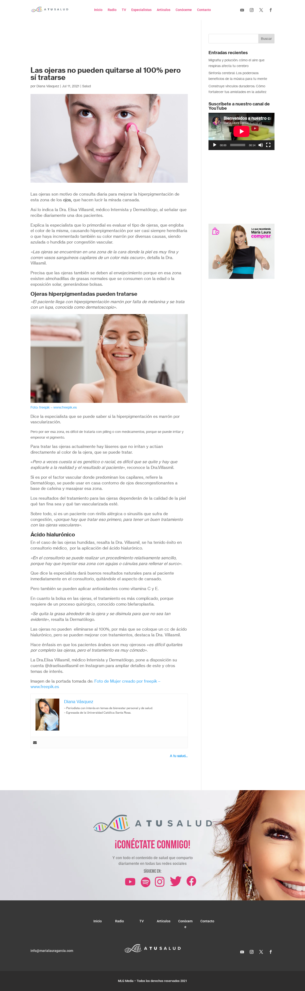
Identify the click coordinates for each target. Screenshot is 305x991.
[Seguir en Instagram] (251, 10)
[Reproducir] (214, 145)
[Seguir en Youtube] (242, 10)
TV (124, 10)
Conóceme (184, 10)
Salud (86, 86)
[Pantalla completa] (268, 145)
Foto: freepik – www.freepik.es (53, 407)
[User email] (35, 742)
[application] (241, 131)
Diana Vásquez (47, 86)
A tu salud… (179, 756)
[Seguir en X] (261, 10)
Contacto (204, 10)
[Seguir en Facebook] (270, 10)
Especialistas (141, 10)
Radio (112, 10)
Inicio (98, 10)
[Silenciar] (260, 145)
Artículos (163, 10)
